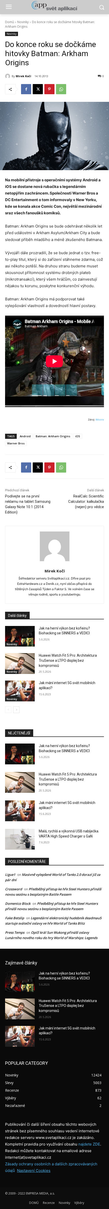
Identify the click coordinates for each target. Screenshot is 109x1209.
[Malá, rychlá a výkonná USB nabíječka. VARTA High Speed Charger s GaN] (20, 839)
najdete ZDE (89, 1144)
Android (25, 436)
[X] (38, 89)
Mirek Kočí (23, 76)
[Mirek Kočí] (8, 76)
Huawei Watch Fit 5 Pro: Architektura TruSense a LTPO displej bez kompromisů (68, 660)
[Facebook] (26, 89)
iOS (77, 436)
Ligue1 (10, 874)
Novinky (23, 22)
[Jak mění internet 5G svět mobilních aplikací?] (20, 691)
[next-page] (16, 709)
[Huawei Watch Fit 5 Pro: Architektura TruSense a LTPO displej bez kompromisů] (20, 663)
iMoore (100, 419)
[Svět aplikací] (54, 6)
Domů (9, 22)
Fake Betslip (14, 918)
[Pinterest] (49, 89)
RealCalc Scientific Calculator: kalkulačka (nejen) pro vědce (86, 501)
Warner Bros (16, 443)
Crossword (13, 889)
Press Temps (14, 932)
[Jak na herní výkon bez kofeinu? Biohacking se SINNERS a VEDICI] (20, 636)
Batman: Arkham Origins (53, 436)
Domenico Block (17, 903)
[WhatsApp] (61, 89)
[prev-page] (8, 709)
